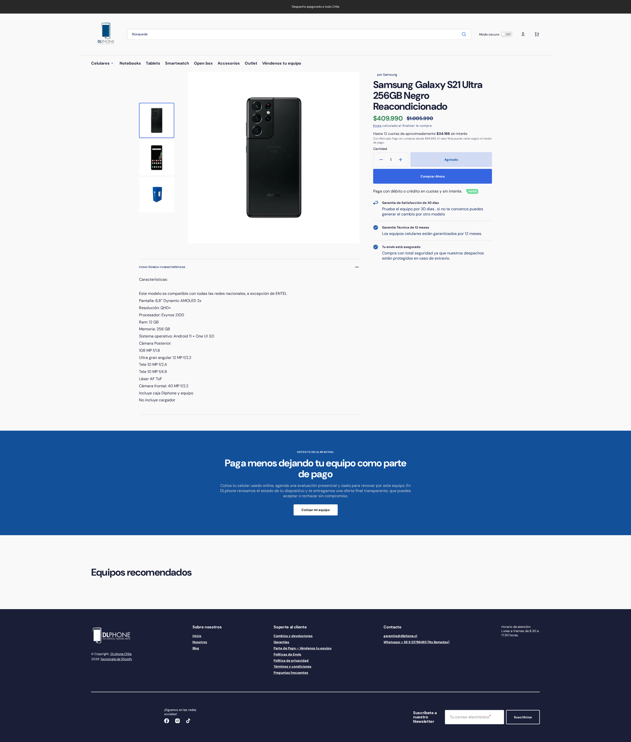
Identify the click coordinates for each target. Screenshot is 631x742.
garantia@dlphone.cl (400, 636)
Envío (377, 126)
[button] (523, 34)
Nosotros (200, 642)
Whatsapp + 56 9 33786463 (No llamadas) (416, 642)
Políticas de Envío (287, 654)
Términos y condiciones (292, 666)
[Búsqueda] (464, 34)
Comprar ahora (433, 176)
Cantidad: (380, 149)
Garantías (281, 642)
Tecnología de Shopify (116, 659)
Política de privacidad (291, 660)
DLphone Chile (120, 654)
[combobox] (299, 34)
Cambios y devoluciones (293, 636)
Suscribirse (523, 717)
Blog (196, 648)
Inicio (197, 636)
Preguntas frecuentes (291, 673)
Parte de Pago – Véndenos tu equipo (303, 648)
